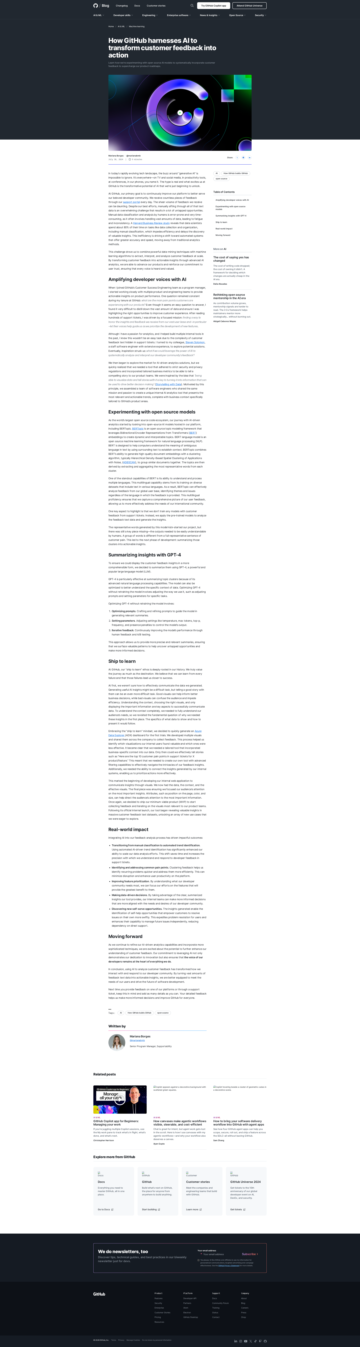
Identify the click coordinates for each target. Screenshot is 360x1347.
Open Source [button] (236, 15)
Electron (187, 1312)
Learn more (192, 1209)
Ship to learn (122, 661)
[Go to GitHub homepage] (99, 1295)
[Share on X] (237, 158)
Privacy (121, 1340)
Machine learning (137, 26)
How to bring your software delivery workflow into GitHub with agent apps (238, 1122)
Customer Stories (162, 1312)
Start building (149, 1209)
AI (121, 1013)
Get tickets (236, 1209)
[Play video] (120, 1099)
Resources (159, 1322)
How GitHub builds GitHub (139, 1013)
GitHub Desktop (190, 1317)
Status (215, 1312)
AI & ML (121, 26)
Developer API (189, 1298)
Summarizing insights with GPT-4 (144, 555)
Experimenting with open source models (151, 412)
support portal (131, 202)
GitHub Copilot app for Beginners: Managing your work (116, 1122)
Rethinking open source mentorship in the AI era (229, 296)
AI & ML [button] (97, 15)
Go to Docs (104, 1209)
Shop (243, 1317)
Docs (214, 1298)
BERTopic (138, 428)
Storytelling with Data (168, 384)
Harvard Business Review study (151, 223)
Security (158, 1303)
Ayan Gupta (159, 1144)
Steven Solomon (195, 342)
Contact (216, 1317)
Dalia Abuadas (220, 284)
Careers (244, 1308)
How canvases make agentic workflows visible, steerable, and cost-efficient (179, 1122)
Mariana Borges (116, 155)
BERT (193, 432)
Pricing (158, 1317)
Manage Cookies (133, 1340)
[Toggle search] (192, 6)
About (244, 1298)
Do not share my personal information (156, 1340)
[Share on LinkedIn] (250, 158)
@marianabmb (133, 155)
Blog (105, 6)
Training (216, 1308)
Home (111, 26)
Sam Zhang (218, 1140)
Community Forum (220, 1303)
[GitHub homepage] (95, 5)
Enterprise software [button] (177, 15)
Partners (187, 1303)
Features (158, 1298)
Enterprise (159, 1308)
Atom (185, 1308)
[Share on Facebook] (243, 158)
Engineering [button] (148, 15)
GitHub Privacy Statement (228, 1265)
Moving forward (125, 936)
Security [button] (259, 15)
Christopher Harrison (103, 1140)
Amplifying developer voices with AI (147, 279)
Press (243, 1312)
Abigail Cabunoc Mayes (224, 321)
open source (162, 1013)
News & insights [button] (208, 15)
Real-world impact (128, 829)
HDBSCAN (129, 462)
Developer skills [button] (121, 15)
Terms (113, 1340)
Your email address (207, 1250)
